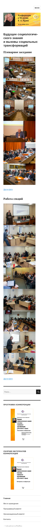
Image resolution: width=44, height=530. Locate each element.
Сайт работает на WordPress (13, 526)
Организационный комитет (14, 514)
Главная (6, 498)
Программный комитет (12, 508)
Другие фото (8, 189)
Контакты (7, 519)
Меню (37, 8)
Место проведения (10, 503)
